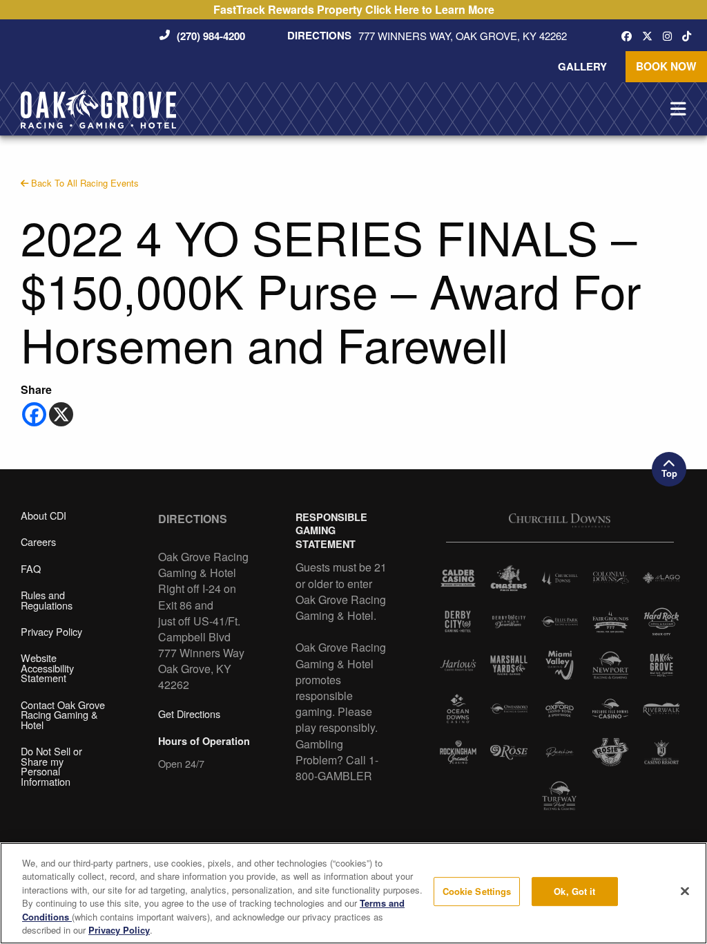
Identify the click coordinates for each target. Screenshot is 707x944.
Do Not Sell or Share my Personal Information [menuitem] (51, 766)
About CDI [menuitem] (43, 515)
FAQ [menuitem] (31, 568)
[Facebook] (34, 414)
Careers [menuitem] (38, 541)
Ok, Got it (574, 891)
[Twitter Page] (650, 35)
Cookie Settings (477, 891)
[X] (61, 414)
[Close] (685, 891)
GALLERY (582, 66)
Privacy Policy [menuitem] (51, 631)
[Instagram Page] (671, 35)
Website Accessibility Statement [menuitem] (47, 667)
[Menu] (678, 109)
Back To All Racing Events (83, 182)
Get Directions (189, 713)
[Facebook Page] (630, 35)
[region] (353, 893)
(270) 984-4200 (211, 36)
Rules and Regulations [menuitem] (46, 599)
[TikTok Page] (690, 35)
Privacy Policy (119, 929)
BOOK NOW (666, 66)
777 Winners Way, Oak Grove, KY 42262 (462, 36)
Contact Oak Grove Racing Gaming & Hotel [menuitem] (63, 714)
